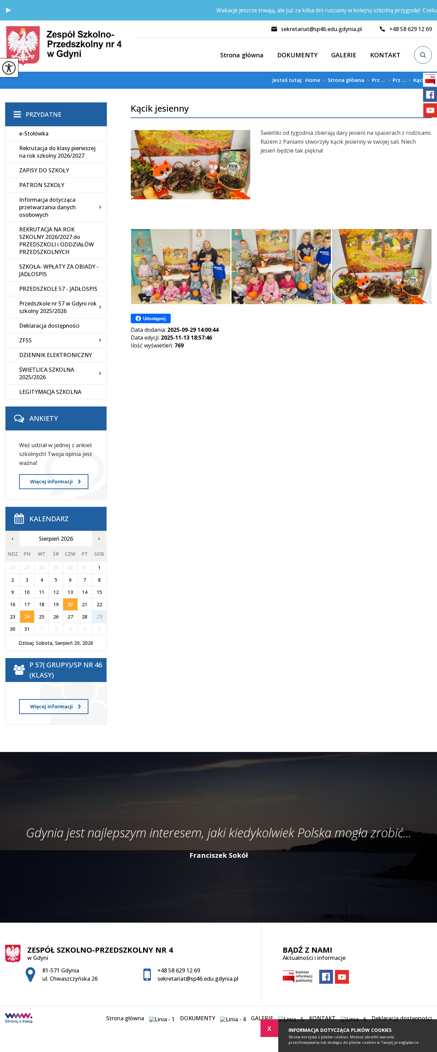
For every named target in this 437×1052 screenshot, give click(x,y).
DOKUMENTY (297, 55)
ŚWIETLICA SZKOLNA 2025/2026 (46, 373)
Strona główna (242, 55)
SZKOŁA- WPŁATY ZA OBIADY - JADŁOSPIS (59, 270)
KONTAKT (385, 55)
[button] (8, 10)
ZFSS (25, 340)
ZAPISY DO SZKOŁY (44, 170)
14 (84, 592)
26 (56, 616)
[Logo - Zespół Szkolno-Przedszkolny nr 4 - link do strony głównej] (70, 46)
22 (99, 604)
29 (99, 616)
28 (84, 616)
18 (41, 604)
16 (12, 604)
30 (12, 629)
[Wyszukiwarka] (423, 54)
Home (312, 80)
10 (27, 592)
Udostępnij (154, 318)
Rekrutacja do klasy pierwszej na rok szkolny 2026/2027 (57, 151)
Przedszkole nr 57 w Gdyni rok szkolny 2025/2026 (58, 307)
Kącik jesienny (160, 108)
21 (84, 604)
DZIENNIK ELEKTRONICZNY (55, 355)
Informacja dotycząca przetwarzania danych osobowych (47, 207)
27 (70, 616)
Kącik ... (420, 80)
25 (41, 616)
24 (27, 616)
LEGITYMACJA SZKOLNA (50, 392)
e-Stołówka (33, 133)
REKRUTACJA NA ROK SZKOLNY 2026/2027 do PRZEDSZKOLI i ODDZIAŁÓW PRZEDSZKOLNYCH (56, 241)
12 (56, 592)
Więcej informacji (51, 481)
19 (56, 604)
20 (70, 604)
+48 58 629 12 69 (410, 29)
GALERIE (343, 55)
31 (27, 629)
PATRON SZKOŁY (41, 185)
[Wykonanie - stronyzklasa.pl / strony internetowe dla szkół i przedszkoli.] (18, 1019)
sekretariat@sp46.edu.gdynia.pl (321, 29)
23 (12, 616)
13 (70, 592)
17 (27, 604)
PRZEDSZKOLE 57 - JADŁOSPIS (58, 289)
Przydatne (43, 114)
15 (99, 592)
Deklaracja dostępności (49, 325)
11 (41, 592)
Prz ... (376, 80)
